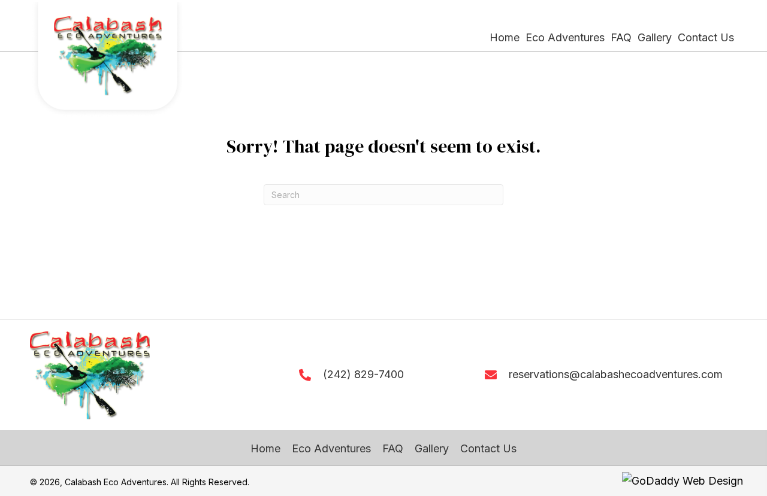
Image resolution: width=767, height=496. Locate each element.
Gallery (432, 448)
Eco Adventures (331, 448)
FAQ (392, 448)
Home (265, 448)
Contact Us (488, 448)
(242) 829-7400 (363, 374)
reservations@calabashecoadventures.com (616, 374)
